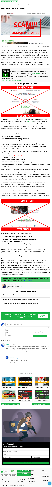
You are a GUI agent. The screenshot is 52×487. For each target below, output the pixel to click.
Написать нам (24, 470)
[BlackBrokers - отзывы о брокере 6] (25, 215)
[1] (35, 332)
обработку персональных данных (16, 460)
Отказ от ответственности (46, 475)
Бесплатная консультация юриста (10, 1)
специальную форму (35, 73)
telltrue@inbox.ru (11, 478)
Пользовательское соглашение (46, 479)
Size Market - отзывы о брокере (40, 404)
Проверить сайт (24, 474)
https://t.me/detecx (27, 280)
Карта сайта (44, 472)
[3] (39, 332)
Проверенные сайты (31, 471)
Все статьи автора (11, 287)
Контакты (44, 470)
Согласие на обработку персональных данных (31, 481)
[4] (40, 332)
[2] (37, 332)
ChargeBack (29, 121)
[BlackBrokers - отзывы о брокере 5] (25, 101)
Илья (18, 358)
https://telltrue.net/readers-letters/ (11, 80)
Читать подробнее (43, 316)
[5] (42, 332)
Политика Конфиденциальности (33, 475)
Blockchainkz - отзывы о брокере (11, 404)
